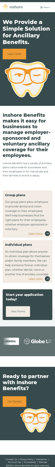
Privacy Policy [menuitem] (26, 459)
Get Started (14, 401)
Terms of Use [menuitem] (14, 462)
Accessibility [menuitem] (30, 462)
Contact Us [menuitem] (11, 459)
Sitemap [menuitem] (43, 462)
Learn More (14, 54)
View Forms (18, 311)
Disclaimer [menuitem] (41, 459)
